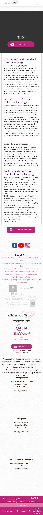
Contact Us (21, 44)
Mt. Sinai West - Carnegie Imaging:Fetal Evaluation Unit (37, 511)
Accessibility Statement (27, 502)
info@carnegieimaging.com (24, 350)
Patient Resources (15, 370)
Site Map (25, 499)
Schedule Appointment (24, 229)
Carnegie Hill (22, 511)
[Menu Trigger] (38, 3)
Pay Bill (35, 497)
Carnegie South (8, 511)
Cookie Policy (12, 502)
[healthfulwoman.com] (21, 327)
